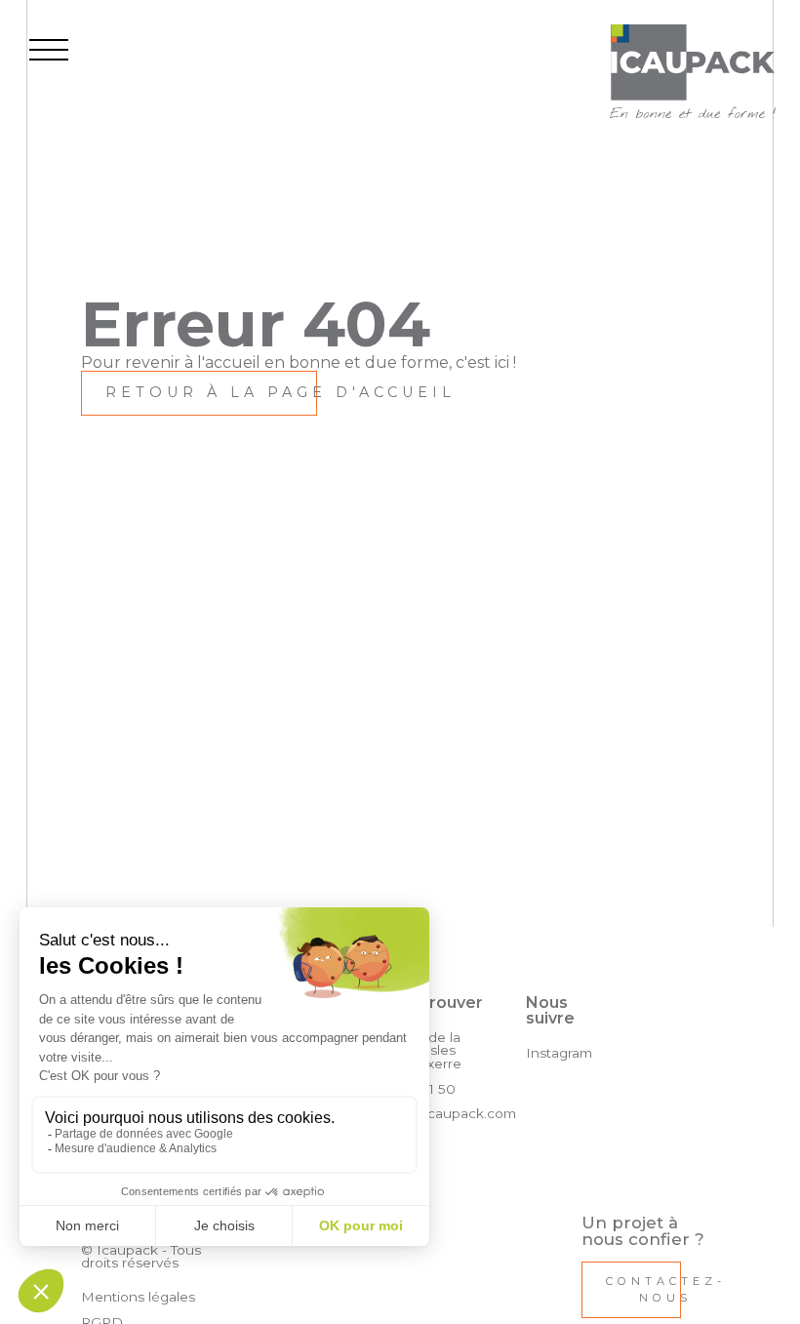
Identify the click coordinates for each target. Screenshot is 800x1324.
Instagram (559, 1053)
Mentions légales (138, 1296)
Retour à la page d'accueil (280, 392)
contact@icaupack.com (437, 1113)
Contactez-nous (666, 1289)
